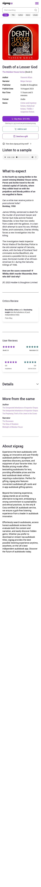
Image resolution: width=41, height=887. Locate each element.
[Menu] (37, 3)
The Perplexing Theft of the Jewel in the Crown (19, 413)
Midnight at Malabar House (12, 427)
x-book (35, 15)
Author (20, 15)
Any (5, 15)
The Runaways (7, 421)
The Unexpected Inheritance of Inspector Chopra (20, 408)
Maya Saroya (26, 81)
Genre (28, 15)
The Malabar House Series (13, 72)
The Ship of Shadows (10, 424)
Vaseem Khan (26, 77)
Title (13, 15)
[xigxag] (7, 3)
